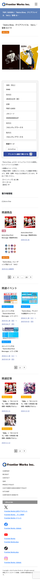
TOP (4, 12)
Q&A (4, 481)
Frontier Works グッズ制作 (14, 514)
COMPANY (6, 471)
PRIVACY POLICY (8, 484)
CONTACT (6, 478)
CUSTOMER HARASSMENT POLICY (15, 488)
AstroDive (12, 149)
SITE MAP (6, 491)
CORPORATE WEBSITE (10, 495)
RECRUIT (6, 474)
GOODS (10, 12)
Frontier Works (9, 538)
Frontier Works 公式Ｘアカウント (16, 511)
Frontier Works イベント (13, 518)
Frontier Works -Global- (13, 528)
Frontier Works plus (11, 542)
